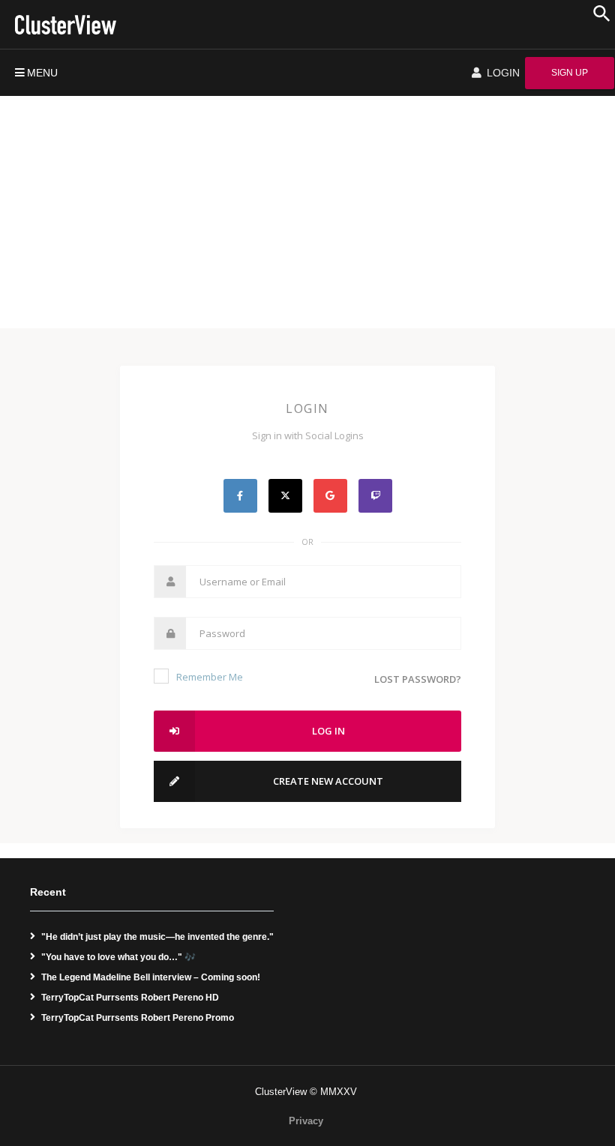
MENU (42, 73)
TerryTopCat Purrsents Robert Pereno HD (130, 997)
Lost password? (417, 679)
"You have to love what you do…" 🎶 (118, 957)
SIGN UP (569, 72)
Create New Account (328, 781)
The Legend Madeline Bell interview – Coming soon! (150, 977)
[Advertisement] (307, 208)
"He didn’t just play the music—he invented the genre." (157, 937)
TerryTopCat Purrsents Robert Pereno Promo (137, 1018)
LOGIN (502, 73)
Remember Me (209, 677)
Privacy (306, 1121)
